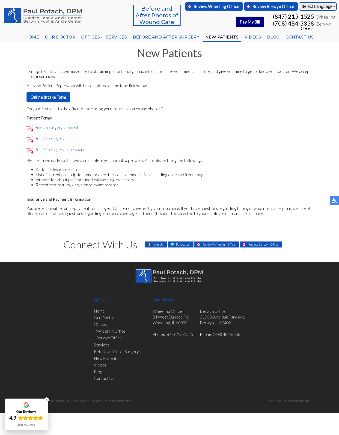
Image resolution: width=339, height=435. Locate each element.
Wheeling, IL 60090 (170, 322)
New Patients (221, 37)
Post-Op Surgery (50, 138)
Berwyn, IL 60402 (215, 322)
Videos (252, 37)
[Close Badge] (46, 399)
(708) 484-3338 (293, 25)
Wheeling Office (110, 331)
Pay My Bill (250, 21)
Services (116, 37)
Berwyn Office (109, 337)
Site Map (275, 401)
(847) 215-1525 (293, 16)
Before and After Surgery (166, 37)
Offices (90, 37)
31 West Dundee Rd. (171, 316)
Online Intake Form (48, 97)
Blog (273, 37)
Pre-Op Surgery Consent (57, 127)
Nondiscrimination (296, 401)
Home (32, 37)
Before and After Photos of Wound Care (157, 15)
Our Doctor (60, 37)
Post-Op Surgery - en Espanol (61, 149)
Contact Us (299, 37)
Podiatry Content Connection (110, 401)
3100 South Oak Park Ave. (222, 316)
